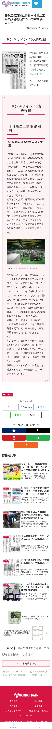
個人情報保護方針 (13, 711)
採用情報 (38, 706)
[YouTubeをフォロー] (14, 438)
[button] (34, 415)
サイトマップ (26, 716)
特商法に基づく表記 (38, 711)
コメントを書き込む (26, 663)
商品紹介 (14, 701)
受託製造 (14, 706)
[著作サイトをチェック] (14, 430)
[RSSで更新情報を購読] (26, 445)
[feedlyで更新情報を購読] (38, 438)
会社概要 (38, 701)
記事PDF (38, 74)
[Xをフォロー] (38, 430)
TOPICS (9, 394)
